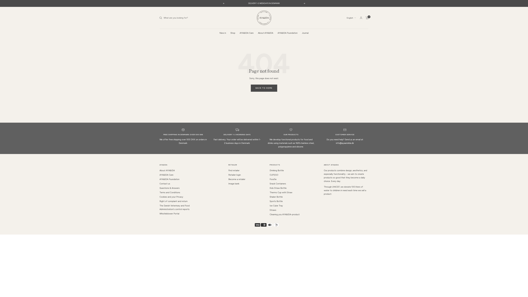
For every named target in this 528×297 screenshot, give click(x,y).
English (350, 18)
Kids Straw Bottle (278, 188)
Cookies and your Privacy (171, 197)
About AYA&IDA (265, 33)
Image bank (233, 183)
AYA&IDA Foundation (288, 33)
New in (222, 33)
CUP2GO (274, 175)
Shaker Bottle (276, 197)
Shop (232, 33)
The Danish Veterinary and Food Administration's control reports (175, 207)
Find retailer (234, 170)
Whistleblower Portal (169, 213)
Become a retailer (236, 179)
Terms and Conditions (170, 192)
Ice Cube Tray (276, 205)
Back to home (264, 88)
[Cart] (367, 17)
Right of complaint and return (174, 201)
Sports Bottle (276, 201)
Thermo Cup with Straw (281, 192)
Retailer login (234, 175)
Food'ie (273, 179)
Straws (273, 210)
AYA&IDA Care (247, 33)
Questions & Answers (170, 188)
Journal (305, 33)
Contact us (165, 183)
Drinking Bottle (277, 170)
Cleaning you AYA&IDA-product (285, 214)
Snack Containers (278, 183)
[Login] (361, 18)
